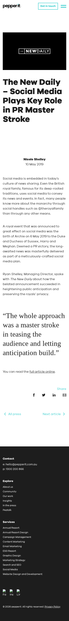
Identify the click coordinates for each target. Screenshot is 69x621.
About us (8, 487)
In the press (9, 505)
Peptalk (7, 510)
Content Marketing (14, 542)
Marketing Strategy (14, 560)
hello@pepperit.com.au (21, 464)
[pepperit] (12, 5)
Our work (8, 496)
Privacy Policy (52, 607)
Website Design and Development (22, 574)
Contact (8, 458)
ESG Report (9, 551)
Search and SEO (12, 565)
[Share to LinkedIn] (51, 394)
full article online (42, 371)
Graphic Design (12, 556)
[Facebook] (6, 593)
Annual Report (11, 528)
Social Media (10, 569)
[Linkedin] (18, 593)
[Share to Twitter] (40, 394)
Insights (7, 501)
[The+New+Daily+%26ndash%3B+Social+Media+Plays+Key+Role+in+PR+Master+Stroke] (61, 394)
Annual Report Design (15, 532)
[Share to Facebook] (30, 394)
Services (9, 522)
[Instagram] (13, 593)
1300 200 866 (15, 469)
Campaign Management (17, 537)
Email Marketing (12, 546)
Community (9, 491)
